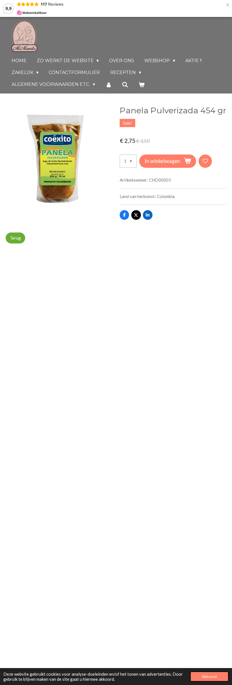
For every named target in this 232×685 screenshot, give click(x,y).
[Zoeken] (125, 85)
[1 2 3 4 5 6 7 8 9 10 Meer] (128, 161)
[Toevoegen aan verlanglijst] (205, 161)
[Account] (108, 85)
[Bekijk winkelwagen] (141, 85)
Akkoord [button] (209, 676)
